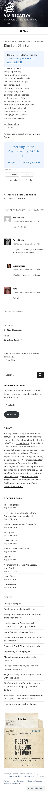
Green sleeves (11, 584)
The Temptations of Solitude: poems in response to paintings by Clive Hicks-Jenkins (22, 686)
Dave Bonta (18, 240)
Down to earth (10, 540)
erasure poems (22, 450)
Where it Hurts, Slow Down (16, 548)
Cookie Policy (16, 783)
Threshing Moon (12, 505)
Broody (7, 557)
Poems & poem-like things (22, 195)
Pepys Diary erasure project (17, 651)
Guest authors (10, 446)
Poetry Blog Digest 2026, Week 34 (20, 524)
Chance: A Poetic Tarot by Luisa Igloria (22, 646)
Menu (25, 31)
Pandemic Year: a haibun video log (20, 609)
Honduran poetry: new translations (20, 704)
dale (15, 288)
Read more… (17, 486)
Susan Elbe (18, 217)
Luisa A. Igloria (34, 42)
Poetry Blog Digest (13, 604)
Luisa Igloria (19, 266)
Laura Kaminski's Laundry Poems (19, 632)
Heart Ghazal (10, 576)
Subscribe (12, 414)
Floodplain (9, 532)
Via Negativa (17, 16)
